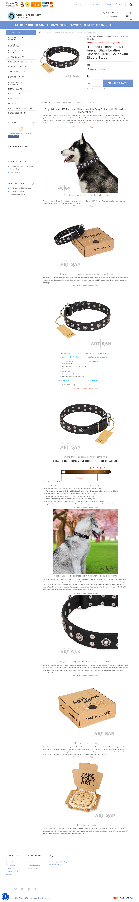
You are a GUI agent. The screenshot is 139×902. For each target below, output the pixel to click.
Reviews (79, 103)
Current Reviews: (93, 89)
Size (88, 65)
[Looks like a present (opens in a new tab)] (85, 790)
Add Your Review (107, 89)
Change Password (33, 865)
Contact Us (113, 17)
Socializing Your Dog (17, 191)
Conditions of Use (12, 871)
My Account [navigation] (95, 4)
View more (13, 136)
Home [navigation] (39, 32)
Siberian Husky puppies (18, 195)
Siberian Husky (15, 172)
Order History (32, 862)
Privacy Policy (10, 865)
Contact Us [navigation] (82, 4)
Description (45, 103)
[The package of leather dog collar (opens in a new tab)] (85, 709)
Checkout (108, 4)
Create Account (32, 868)
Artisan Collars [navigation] (46, 32)
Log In (120, 4)
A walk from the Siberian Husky (20, 188)
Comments (91, 103)
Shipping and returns (63, 103)
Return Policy (10, 868)
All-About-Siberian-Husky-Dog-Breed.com (34, 898)
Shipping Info (10, 862)
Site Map (9, 874)
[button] (130, 5)
